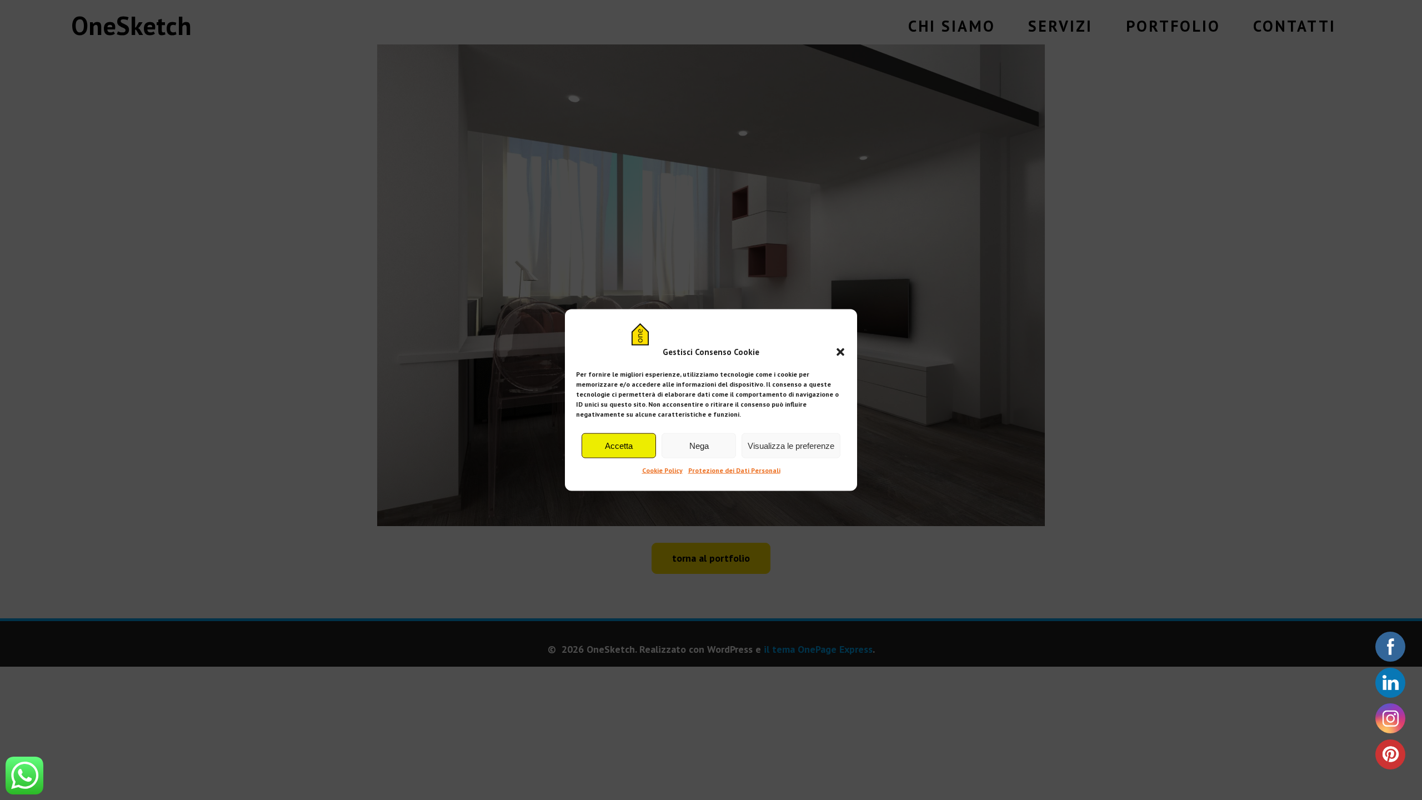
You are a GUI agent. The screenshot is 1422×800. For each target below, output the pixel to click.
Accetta (619, 446)
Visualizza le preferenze (791, 446)
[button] (840, 351)
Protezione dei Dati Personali (734, 470)
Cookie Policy (662, 470)
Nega (699, 446)
